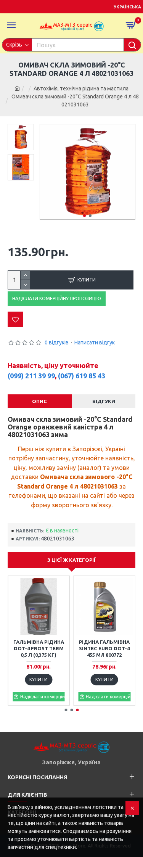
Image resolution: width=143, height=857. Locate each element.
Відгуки (103, 401)
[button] (84, 215)
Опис (39, 401)
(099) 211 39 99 (31, 375)
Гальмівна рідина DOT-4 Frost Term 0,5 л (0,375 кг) (38, 648)
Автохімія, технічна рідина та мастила (81, 88)
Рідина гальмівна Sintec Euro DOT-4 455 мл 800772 (104, 648)
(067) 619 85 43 (81, 375)
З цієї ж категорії (71, 560)
